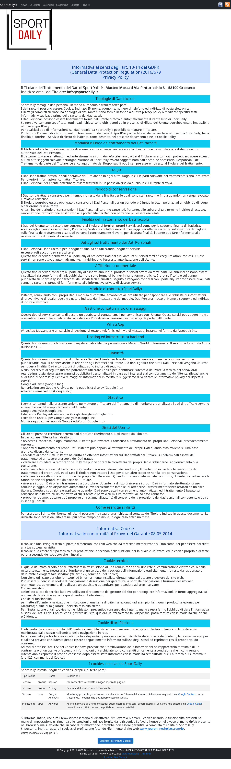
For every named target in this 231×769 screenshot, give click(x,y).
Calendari (48, 4)
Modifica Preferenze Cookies (116, 740)
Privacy (86, 4)
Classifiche (62, 4)
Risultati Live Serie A (115, 757)
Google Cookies (186, 694)
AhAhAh (146, 753)
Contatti (75, 4)
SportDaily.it (8, 5)
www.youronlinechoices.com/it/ (162, 729)
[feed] (227, 4)
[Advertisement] (144, 33)
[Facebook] (220, 4)
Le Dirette (34, 4)
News (24, 4)
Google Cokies (194, 703)
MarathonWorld (131, 753)
